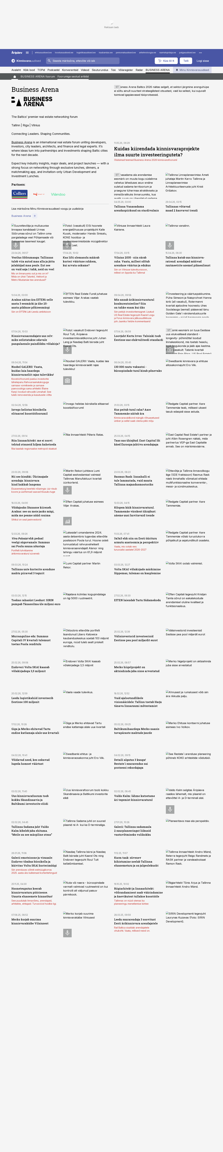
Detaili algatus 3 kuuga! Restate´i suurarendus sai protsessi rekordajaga (131, 763)
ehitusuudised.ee (43, 52)
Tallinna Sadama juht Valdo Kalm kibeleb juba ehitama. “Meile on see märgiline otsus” (31, 830)
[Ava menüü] (27, 52)
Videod (85, 70)
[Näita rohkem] (200, 52)
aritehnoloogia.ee (147, 52)
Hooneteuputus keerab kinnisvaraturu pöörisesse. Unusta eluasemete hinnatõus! (31, 892)
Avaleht (16, 70)
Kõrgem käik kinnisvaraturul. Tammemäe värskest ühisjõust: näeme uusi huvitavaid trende (135, 511)
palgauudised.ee (187, 52)
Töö (113, 70)
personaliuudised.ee (126, 52)
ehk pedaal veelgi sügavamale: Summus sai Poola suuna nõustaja (30, 542)
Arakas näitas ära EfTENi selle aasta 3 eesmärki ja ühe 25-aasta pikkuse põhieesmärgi (32, 303)
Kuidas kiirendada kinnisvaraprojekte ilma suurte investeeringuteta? (156, 152)
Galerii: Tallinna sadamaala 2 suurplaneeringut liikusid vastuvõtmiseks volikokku (132, 830)
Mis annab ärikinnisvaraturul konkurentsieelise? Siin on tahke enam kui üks (134, 303)
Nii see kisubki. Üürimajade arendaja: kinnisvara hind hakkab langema (29, 480)
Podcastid (53, 70)
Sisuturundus (100, 70)
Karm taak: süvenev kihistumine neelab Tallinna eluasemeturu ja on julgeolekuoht (136, 861)
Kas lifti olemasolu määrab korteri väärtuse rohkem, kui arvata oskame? (81, 261)
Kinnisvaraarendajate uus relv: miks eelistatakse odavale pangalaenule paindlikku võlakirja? (35, 339)
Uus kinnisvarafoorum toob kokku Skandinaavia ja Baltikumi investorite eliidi (30, 799)
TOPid (41, 70)
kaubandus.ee (106, 52)
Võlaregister (125, 70)
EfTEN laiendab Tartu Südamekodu (137, 600)
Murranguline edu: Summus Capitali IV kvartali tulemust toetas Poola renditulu (31, 640)
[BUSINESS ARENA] (14, 77)
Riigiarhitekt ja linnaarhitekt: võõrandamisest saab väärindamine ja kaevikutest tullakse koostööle (138, 892)
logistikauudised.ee (86, 52)
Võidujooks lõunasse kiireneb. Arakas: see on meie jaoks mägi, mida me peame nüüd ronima (32, 511)
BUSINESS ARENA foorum (38, 76)
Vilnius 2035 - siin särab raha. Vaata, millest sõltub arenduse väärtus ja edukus (132, 261)
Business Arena (21, 142)
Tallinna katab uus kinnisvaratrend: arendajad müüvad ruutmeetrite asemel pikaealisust (188, 261)
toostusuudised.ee (64, 52)
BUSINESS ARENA (158, 70)
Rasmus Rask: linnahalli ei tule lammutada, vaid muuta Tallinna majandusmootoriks (133, 480)
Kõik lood (29, 70)
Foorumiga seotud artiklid (73, 76)
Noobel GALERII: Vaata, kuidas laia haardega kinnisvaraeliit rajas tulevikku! (32, 370)
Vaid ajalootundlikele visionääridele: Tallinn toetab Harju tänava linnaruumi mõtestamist (138, 702)
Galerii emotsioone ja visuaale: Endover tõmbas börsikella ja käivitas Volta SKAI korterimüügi (34, 861)
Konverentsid (70, 70)
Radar (139, 70)
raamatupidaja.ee (167, 52)
